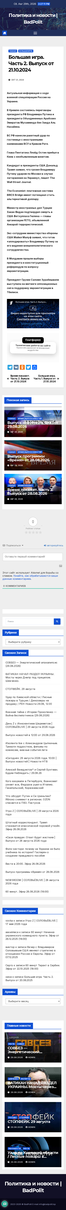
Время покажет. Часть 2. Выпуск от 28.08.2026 (30, 491)
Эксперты (25, 1079)
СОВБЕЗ (20, 1044)
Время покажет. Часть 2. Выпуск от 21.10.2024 (20, 379)
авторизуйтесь (54, 545)
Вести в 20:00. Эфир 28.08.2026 (25, 863)
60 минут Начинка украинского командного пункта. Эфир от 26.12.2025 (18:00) (32, 935)
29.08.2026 (17, 1057)
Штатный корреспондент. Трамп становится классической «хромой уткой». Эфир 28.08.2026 (33, 826)
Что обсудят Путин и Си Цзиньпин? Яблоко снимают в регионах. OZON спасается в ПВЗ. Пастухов (28, 799)
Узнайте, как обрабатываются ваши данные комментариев (30, 577)
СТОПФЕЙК (24, 1117)
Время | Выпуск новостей (30, 419)
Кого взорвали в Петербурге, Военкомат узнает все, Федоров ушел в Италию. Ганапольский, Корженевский (31, 784)
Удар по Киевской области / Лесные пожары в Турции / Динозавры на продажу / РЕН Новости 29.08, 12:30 (29, 700)
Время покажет (25, 485)
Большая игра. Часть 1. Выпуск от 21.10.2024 (45, 379)
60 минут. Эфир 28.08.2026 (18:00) (27, 891)
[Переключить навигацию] (35, 33)
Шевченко (13, 1079)
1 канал (12, 51)
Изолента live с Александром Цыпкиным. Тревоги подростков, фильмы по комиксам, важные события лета (32, 746)
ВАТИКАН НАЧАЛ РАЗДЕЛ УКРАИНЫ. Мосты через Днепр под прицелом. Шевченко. (30, 677)
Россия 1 (13, 1117)
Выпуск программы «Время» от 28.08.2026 (28, 458)
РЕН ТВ (11, 1044)
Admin (31, 1057)
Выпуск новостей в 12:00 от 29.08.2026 (32, 424)
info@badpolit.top (47, 1204)
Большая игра (25, 51)
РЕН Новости (15, 1148)
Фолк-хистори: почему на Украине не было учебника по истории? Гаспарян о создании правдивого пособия (33, 852)
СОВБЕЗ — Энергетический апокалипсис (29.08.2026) (31, 1052)
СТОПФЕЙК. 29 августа (20, 688)
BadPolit (28, 1204)
